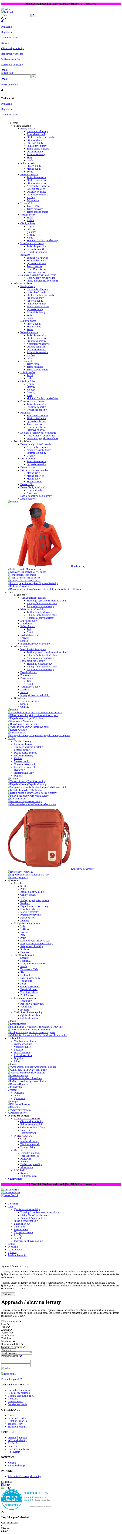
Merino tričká (33, 473)
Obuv (17, 1095)
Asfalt (30, 632)
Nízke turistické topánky (32, 609)
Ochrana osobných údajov (33, 1127)
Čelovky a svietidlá (30, 986)
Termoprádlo (26, 203)
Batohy (11, 738)
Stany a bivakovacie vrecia (33, 963)
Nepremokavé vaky (24, 772)
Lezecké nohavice (36, 188)
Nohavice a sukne (29, 174)
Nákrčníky (32, 493)
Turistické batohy (22, 741)
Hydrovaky (19, 770)
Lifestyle (18, 1049)
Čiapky (30, 226)
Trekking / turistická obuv (39, 612)
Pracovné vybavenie (30, 914)
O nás (23, 1138)
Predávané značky (29, 1141)
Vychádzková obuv (30, 635)
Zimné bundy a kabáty (38, 148)
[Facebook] (2, 1484)
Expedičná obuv (28, 620)
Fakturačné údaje (28, 1176)
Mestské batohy (22, 761)
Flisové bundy (34, 166)
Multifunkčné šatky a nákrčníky (42, 240)
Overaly (31, 455)
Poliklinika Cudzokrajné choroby (24, 1476)
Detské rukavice (28, 498)
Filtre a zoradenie (10, 1321)
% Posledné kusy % (17, 1112)
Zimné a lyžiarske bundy (39, 450)
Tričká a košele (27, 214)
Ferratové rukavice (36, 272)
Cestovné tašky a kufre (25, 764)
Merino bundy (34, 168)
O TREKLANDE (23, 1135)
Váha (4, 1326)
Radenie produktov (11, 1344)
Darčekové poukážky (12, 64)
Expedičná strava (28, 989)
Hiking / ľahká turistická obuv (42, 603)
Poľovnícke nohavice (37, 194)
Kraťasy (31, 197)
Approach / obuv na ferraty (40, 606)
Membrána (7, 1341)
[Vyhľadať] (33, 76)
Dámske (15, 1192)
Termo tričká (33, 206)
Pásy (22, 935)
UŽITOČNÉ (20, 1150)
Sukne (30, 358)
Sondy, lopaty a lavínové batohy (36, 943)
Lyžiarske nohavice (36, 191)
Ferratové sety (27, 917)
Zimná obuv (26, 623)
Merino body (33, 478)
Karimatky (25, 960)
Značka (5, 1329)
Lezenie (22, 1023)
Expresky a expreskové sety (34, 906)
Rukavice (25, 254)
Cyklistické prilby (29, 1018)
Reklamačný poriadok (12, 53)
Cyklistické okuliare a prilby (52, 1035)
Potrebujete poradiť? (11, 1379)
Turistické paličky (29, 992)
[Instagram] (5, 1484)
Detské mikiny (27, 467)
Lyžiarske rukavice (36, 263)
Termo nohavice (35, 209)
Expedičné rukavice (37, 269)
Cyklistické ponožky (37, 252)
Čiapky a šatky (27, 223)
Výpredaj (12, 1089)
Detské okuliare (22, 1052)
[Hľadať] (33, 15)
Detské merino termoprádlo (34, 470)
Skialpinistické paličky (31, 946)
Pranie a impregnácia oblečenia (42, 280)
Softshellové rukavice (37, 257)
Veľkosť (5, 1332)
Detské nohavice (28, 458)
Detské (14, 1195)
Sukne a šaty (33, 200)
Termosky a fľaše (29, 969)
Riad (22, 972)
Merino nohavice (35, 475)
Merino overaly (34, 481)
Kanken (18, 758)
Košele (30, 220)
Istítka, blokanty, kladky (32, 891)
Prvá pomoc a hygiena (44, 1032)
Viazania (24, 932)
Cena (4, 1324)
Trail (29, 629)
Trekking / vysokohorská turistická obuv (47, 600)
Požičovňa (25, 1158)
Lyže (22, 926)
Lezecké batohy (22, 749)
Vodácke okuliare (22, 1046)
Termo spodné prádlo (37, 211)
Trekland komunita (17, 1255)
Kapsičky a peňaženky (25, 767)
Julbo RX (25, 1161)
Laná (22, 897)
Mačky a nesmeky (29, 912)
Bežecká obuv (27, 626)
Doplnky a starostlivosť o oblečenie (38, 275)
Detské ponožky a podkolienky (36, 495)
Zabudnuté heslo (9, 37)
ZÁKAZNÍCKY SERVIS (27, 1118)
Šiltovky (31, 229)
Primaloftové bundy (37, 145)
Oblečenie (19, 1092)
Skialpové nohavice (36, 180)
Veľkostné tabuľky (10, 59)
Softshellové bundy (36, 134)
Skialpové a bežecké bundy (40, 137)
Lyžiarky (24, 929)
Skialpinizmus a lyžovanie (49, 1026)
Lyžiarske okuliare (23, 1055)
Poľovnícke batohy (23, 755)
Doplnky (18, 775)
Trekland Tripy (27, 1147)
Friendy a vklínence (30, 909)
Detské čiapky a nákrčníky (33, 487)
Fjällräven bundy (35, 140)
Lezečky (24, 638)
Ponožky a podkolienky (32, 243)
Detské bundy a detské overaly (35, 444)
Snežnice (24, 949)
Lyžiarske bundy (35, 151)
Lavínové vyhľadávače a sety (35, 940)
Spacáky (24, 957)
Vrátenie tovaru (28, 1132)
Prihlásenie (6, 26)
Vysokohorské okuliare (25, 1041)
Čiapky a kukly (34, 490)
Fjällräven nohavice (36, 183)
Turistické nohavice (36, 177)
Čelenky (31, 234)
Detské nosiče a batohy (25, 752)
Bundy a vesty (27, 128)
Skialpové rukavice (36, 260)
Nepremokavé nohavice (39, 186)
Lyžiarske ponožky (36, 249)
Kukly (30, 237)
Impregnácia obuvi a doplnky (35, 695)
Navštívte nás (15, 1178)
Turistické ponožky (36, 246)
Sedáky (24, 886)
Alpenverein (26, 1167)
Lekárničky (26, 1000)
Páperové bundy (35, 143)
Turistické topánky (29, 701)
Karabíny (25, 903)
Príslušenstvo (27, 995)
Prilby (23, 889)
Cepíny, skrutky (28, 894)
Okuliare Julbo (15, 1249)
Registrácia (6, 32)
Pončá (30, 160)
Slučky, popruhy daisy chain (34, 900)
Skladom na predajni (12, 1347)
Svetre (30, 171)
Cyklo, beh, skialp (23, 1044)
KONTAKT (20, 1170)
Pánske (15, 1189)
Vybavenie (19, 1098)
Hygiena (24, 1009)
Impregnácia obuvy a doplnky (35, 643)
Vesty (29, 157)
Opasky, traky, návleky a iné (41, 277)
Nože (23, 983)
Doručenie (25, 1130)
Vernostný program (30, 1153)
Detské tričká (27, 484)
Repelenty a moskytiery (32, 1003)
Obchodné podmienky (12, 48)
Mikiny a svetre (28, 163)
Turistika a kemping (40, 1029)
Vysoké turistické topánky (33, 597)
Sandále (24, 640)
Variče (23, 966)
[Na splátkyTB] (8, 1373)
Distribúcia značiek (30, 1144)
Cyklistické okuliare (30, 1015)
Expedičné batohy (23, 744)
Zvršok (5, 1338)
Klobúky (31, 232)
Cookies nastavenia (17, 1404)
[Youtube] (8, 1484)
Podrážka (6, 1335)
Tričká (30, 217)
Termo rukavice (34, 266)
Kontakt (5, 43)
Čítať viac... (8, 1294)
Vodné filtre (26, 980)
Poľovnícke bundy (36, 154)
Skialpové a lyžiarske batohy (28, 747)
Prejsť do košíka (9, 84)
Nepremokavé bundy (37, 131)
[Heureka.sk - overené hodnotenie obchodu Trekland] (28, 1509)
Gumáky (24, 706)
